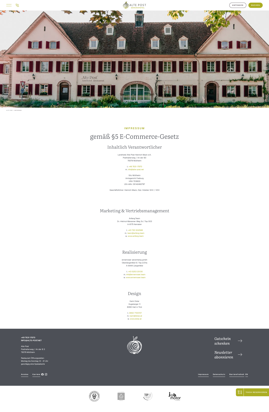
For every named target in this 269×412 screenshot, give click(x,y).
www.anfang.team (136, 236)
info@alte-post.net (136, 169)
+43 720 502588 (135, 230)
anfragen (237, 5)
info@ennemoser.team (135, 274)
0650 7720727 (135, 313)
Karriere (36, 374)
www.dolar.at (136, 319)
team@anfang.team (135, 233)
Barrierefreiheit (236, 374)
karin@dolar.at (136, 316)
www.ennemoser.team (136, 277)
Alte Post (9, 110)
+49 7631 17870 (135, 166)
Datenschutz (219, 374)
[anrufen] (17, 5)
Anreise (24, 374)
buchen (255, 5)
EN (246, 374)
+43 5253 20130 (135, 271)
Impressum (203, 374)
